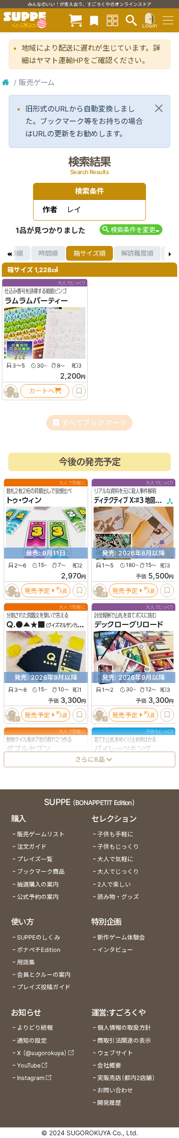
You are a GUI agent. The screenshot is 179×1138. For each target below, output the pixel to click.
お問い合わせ (115, 1090)
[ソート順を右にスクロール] (169, 253)
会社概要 (109, 1065)
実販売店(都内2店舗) (126, 1077)
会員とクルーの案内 (44, 974)
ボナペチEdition (38, 949)
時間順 (48, 253)
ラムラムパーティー (36, 300)
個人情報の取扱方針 (124, 1027)
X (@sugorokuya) (42, 1053)
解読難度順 (137, 253)
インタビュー (115, 949)
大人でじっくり (118, 871)
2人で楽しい (114, 884)
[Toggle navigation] (168, 20)
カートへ (42, 391)
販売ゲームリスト (41, 834)
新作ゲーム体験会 (121, 937)
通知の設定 (32, 1040)
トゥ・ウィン (23, 500)
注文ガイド (32, 846)
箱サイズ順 (89, 253)
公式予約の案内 (38, 896)
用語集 (26, 962)
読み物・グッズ (118, 896)
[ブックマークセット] (94, 20)
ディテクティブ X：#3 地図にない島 (134, 500)
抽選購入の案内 (38, 884)
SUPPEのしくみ (38, 937)
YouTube (28, 1065)
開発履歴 (109, 1102)
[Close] (159, 108)
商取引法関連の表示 (124, 1040)
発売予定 (37, 590)
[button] (131, 229)
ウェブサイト (115, 1053)
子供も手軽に (115, 834)
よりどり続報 (35, 1027)
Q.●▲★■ (25, 624)
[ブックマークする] (79, 391)
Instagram (31, 1077)
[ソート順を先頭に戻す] (9, 253)
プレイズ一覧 (35, 859)
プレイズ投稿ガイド (44, 987)
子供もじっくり (118, 846)
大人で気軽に (115, 859)
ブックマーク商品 (41, 871)
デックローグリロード (128, 624)
